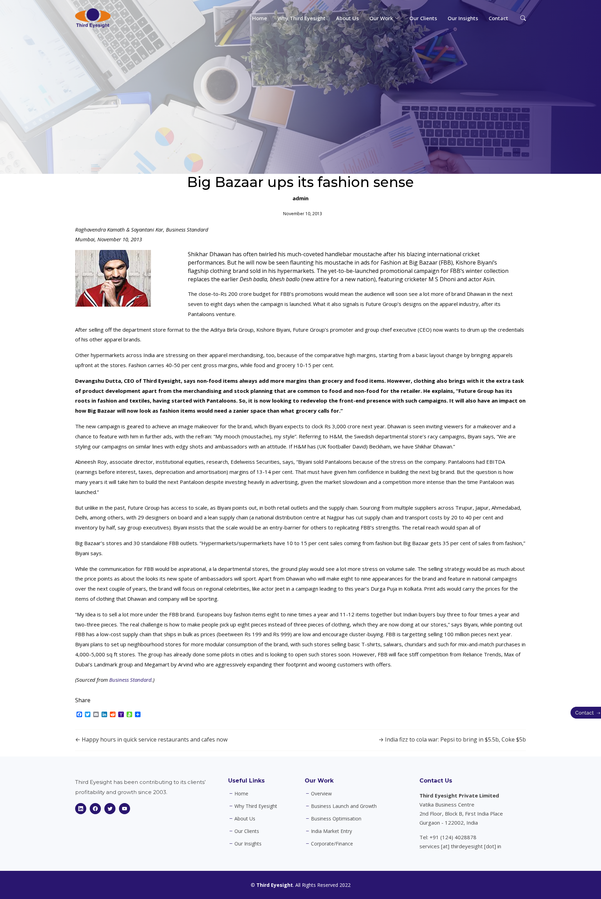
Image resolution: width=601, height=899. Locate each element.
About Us (347, 18)
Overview (321, 793)
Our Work (319, 780)
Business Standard (130, 679)
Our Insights (463, 18)
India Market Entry (331, 831)
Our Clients (423, 18)
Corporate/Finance (332, 843)
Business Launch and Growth (344, 806)
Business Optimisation (336, 818)
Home (259, 18)
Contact (498, 18)
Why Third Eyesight (302, 18)
